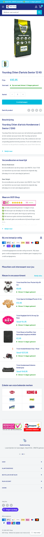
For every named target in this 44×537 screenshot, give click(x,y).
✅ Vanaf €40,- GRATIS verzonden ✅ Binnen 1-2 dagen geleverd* (22, 1)
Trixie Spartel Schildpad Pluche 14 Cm (29, 299)
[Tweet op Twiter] (36, 110)
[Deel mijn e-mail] (40, 110)
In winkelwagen (22, 102)
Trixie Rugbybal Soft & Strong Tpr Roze (27, 317)
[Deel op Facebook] (28, 110)
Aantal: (4, 94)
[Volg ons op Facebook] (3, 505)
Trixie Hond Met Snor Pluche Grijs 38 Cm (28, 283)
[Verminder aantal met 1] (12, 94)
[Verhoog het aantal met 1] (23, 94)
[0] (40, 6)
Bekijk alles (38, 276)
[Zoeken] (39, 12)
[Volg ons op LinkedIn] (11, 505)
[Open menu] (3, 7)
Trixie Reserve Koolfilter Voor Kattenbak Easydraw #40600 (26, 333)
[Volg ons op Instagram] (7, 505)
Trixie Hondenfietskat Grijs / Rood (27, 349)
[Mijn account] (36, 7)
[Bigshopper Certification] (32, 421)
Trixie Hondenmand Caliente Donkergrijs (25, 366)
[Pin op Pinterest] (32, 110)
